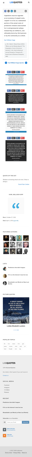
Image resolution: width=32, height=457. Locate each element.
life (4, 343)
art (25, 346)
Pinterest (6, 392)
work (21, 346)
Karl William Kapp (9, 40)
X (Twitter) (7, 390)
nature (13, 343)
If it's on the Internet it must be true (18, 274)
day (20, 349)
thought (10, 349)
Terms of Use (8, 452)
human (10, 346)
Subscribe (25, 422)
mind (16, 346)
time (19, 343)
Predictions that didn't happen (16, 267)
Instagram (6, 387)
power (5, 346)
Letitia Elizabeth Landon (16, 326)
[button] (28, 2)
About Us (24, 452)
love (9, 343)
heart (5, 349)
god (23, 343)
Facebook (6, 385)
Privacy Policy (17, 452)
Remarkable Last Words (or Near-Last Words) (15, 412)
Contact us (5, 375)
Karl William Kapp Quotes (16, 62)
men (16, 349)
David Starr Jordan (23, 184)
